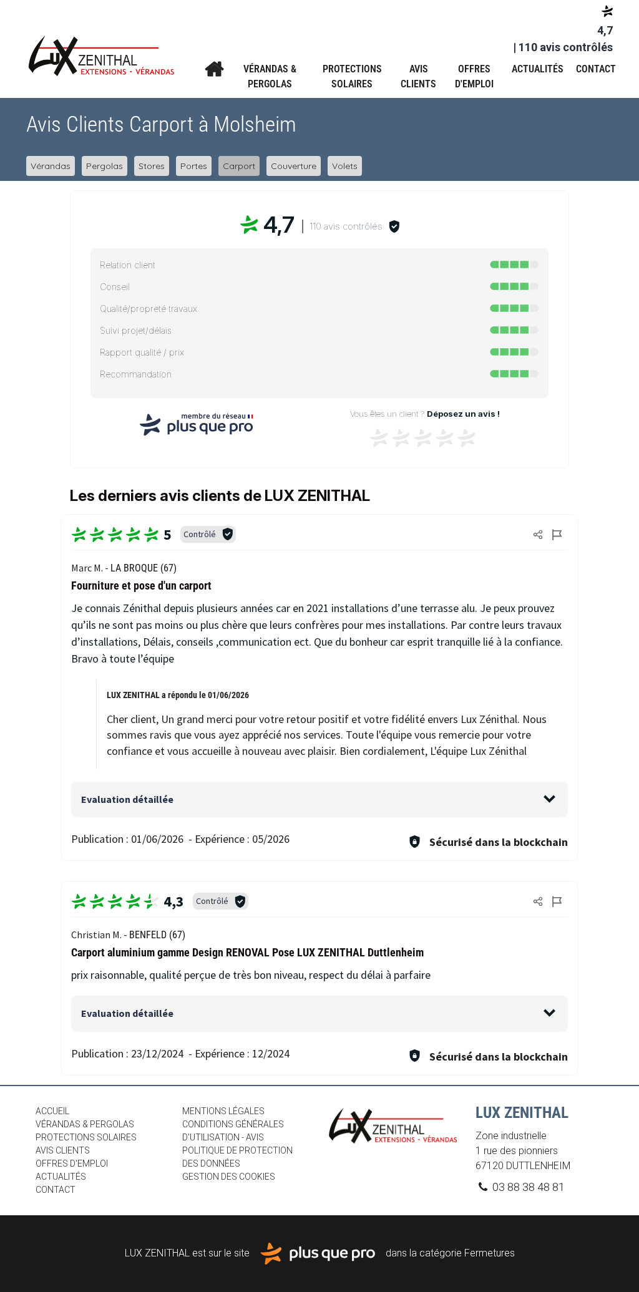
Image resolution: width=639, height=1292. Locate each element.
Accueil (214, 69)
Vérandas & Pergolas (269, 76)
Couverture (293, 166)
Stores (152, 166)
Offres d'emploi (474, 76)
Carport (239, 166)
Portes (193, 166)
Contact (596, 69)
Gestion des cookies (228, 1177)
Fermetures (489, 1252)
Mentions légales (223, 1111)
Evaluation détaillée (127, 799)
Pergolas (104, 166)
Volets (345, 166)
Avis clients (418, 76)
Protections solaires (352, 76)
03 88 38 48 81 (527, 1186)
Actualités (537, 69)
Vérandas (51, 166)
